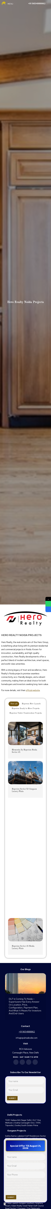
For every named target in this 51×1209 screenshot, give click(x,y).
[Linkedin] (22, 1062)
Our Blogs (25, 969)
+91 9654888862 (36, 3)
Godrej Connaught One (24, 1122)
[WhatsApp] (48, 603)
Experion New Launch (31, 704)
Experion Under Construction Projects (25, 713)
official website (33, 690)
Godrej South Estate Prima (26, 1125)
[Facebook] (16, 1062)
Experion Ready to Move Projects (25, 708)
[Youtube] (28, 1062)
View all (13, 704)
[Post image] (25, 733)
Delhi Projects (14, 1114)
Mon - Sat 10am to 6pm (25, 1057)
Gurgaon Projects (16, 1130)
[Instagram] (35, 1062)
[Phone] (48, 609)
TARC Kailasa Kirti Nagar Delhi (18, 1120)
